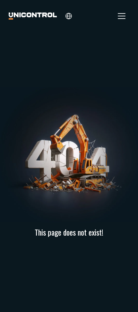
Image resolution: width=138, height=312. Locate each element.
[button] (69, 16)
